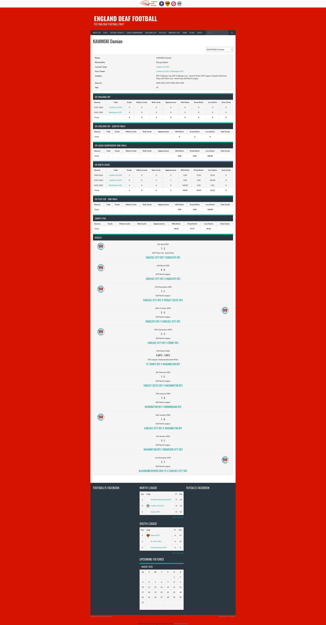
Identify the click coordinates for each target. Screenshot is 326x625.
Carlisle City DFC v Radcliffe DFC (163, 257)
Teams (184, 32)
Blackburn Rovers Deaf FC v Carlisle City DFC (163, 471)
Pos (142, 494)
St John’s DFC (156, 541)
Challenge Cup (150, 32)
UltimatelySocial (181, 623)
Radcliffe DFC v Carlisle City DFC (163, 321)
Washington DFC (177, 71)
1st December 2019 (163, 458)
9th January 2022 (163, 436)
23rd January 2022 (163, 393)
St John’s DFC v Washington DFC (163, 364)
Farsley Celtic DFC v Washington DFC (163, 385)
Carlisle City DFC (163, 67)
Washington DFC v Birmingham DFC (163, 407)
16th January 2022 (163, 415)
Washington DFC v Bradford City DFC (163, 449)
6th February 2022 (163, 372)
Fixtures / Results (117, 32)
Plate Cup (162, 32)
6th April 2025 (163, 244)
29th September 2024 (163, 329)
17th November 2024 (163, 287)
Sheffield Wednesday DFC (161, 499)
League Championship (134, 32)
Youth (199, 32)
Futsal (192, 32)
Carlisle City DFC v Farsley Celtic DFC (163, 300)
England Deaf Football (125, 18)
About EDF (97, 32)
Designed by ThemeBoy (227, 616)
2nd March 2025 (163, 265)
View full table (178, 517)
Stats (105, 32)
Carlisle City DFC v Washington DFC (163, 428)
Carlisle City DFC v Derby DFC (163, 343)
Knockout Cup (174, 32)
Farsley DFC (155, 512)
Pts (180, 494)
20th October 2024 (163, 308)
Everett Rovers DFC (159, 547)
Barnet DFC (155, 535)
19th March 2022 (163, 351)
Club (148, 494)
